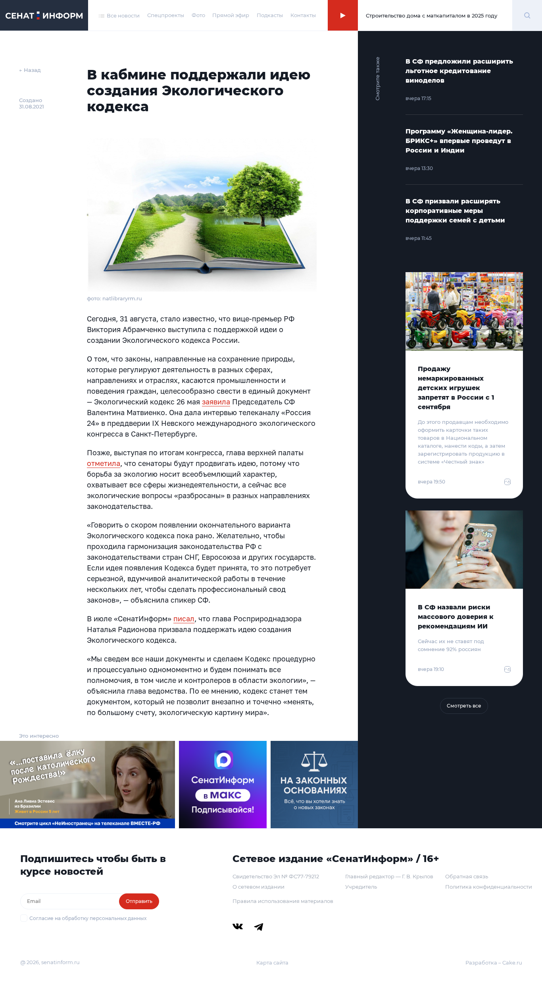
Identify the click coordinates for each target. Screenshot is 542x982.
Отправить (139, 901)
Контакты (303, 15)
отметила (103, 463)
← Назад (30, 70)
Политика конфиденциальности (488, 886)
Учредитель (361, 886)
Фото (198, 15)
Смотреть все (464, 706)
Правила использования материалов (283, 901)
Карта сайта (272, 962)
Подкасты (270, 15)
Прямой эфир (230, 15)
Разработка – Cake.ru (493, 962)
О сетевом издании (258, 886)
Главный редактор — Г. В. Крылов (389, 876)
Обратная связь (466, 876)
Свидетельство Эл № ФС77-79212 (276, 876)
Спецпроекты (165, 15)
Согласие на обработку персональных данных (87, 918)
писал (183, 618)
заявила (216, 401)
